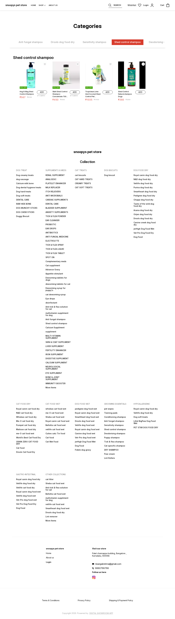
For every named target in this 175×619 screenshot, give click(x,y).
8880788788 (102, 568)
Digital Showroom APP (101, 613)
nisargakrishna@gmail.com (108, 564)
